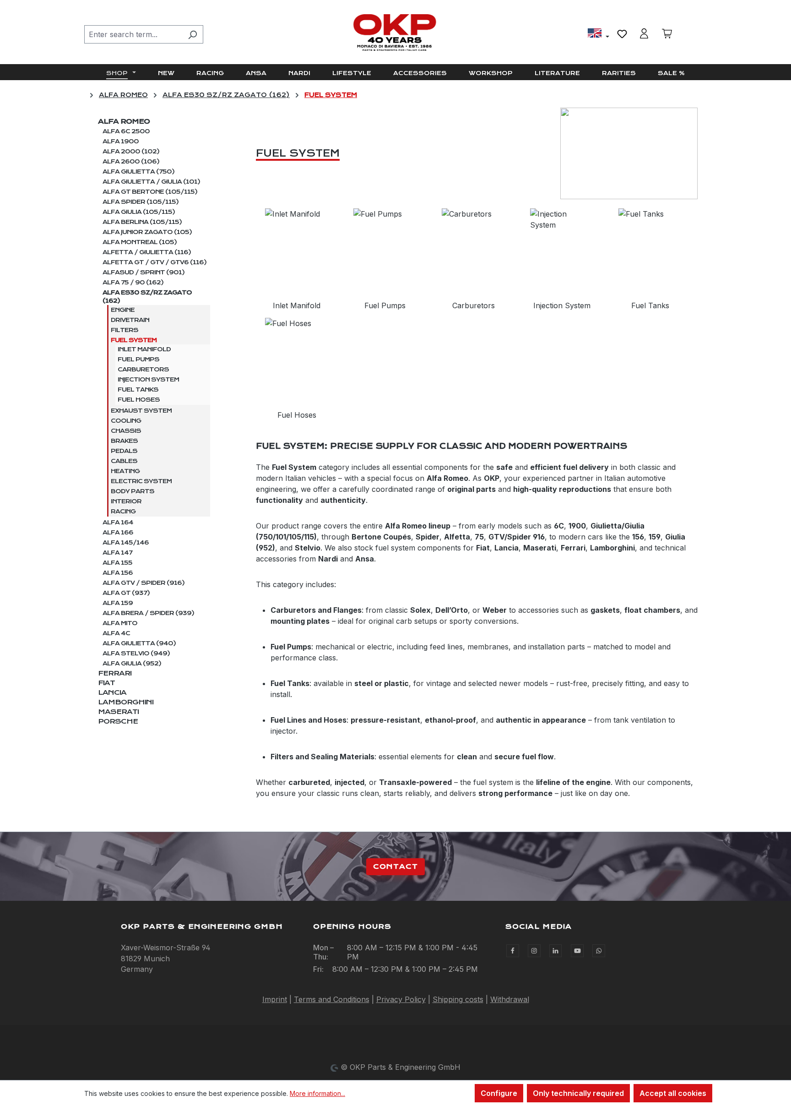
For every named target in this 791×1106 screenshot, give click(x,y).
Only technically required (578, 1093)
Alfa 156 (118, 573)
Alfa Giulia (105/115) (139, 212)
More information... (317, 1093)
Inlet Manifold (144, 349)
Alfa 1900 (121, 141)
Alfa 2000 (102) (131, 151)
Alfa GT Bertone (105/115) (150, 192)
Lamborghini (125, 702)
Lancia (112, 692)
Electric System (141, 481)
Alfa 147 (117, 552)
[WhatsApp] (598, 950)
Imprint (274, 999)
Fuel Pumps (138, 359)
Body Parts (132, 491)
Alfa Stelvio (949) (136, 653)
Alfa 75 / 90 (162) (133, 282)
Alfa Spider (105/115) (141, 202)
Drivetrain (130, 320)
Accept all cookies (672, 1093)
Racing (123, 511)
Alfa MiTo (120, 623)
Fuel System (134, 340)
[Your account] (644, 33)
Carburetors (143, 369)
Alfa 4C (116, 633)
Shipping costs (458, 999)
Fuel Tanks (138, 389)
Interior (126, 501)
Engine (123, 310)
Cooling (126, 421)
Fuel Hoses (139, 399)
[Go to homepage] (395, 32)
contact (395, 866)
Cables (124, 461)
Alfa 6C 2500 (126, 131)
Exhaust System (141, 410)
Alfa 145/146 (126, 542)
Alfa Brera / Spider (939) (148, 613)
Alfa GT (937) (126, 593)
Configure (499, 1093)
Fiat (106, 683)
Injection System (148, 379)
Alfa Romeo (124, 121)
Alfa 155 (117, 563)
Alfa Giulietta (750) (138, 171)
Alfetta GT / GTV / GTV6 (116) (154, 262)
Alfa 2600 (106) (131, 161)
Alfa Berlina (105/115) (142, 222)
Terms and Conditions (331, 999)
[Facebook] (512, 950)
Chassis (126, 431)
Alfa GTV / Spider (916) (143, 583)
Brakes (124, 441)
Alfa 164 (118, 522)
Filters (124, 330)
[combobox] (133, 34)
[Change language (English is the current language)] (598, 34)
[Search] (192, 34)
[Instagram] (534, 950)
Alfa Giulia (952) (132, 663)
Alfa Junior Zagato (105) (147, 232)
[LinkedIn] (555, 950)
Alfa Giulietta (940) (139, 643)
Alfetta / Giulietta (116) (147, 252)
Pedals (124, 451)
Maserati (118, 712)
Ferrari (114, 673)
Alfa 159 (118, 603)
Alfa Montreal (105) (140, 242)
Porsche (118, 721)
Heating (125, 471)
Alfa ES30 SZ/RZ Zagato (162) (147, 297)
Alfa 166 (118, 532)
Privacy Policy (401, 999)
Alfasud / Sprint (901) (143, 272)
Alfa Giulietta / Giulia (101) (151, 181)
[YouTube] (577, 950)
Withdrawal (509, 999)
